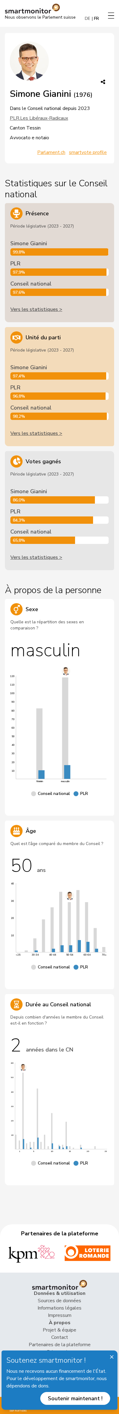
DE (87, 18)
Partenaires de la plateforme (60, 1344)
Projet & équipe (59, 1330)
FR (96, 18)
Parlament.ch (51, 152)
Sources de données (59, 1300)
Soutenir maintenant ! (75, 1398)
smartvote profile (88, 152)
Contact (59, 1337)
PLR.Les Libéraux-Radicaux (39, 118)
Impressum (59, 1315)
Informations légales (59, 1308)
